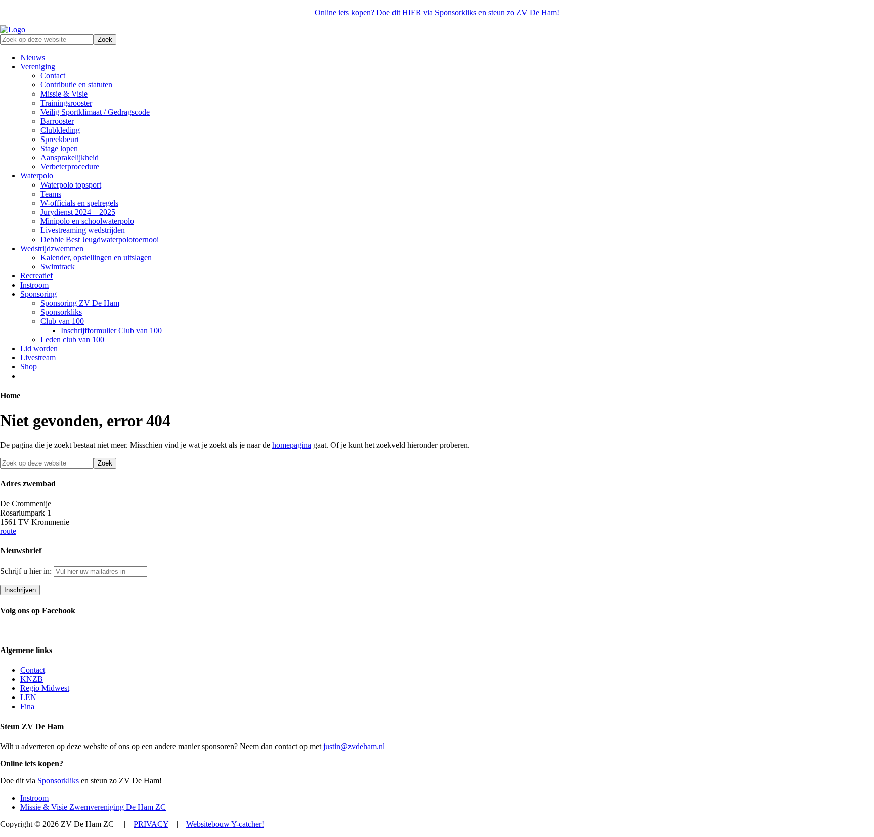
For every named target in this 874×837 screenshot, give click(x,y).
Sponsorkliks (58, 780)
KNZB (31, 679)
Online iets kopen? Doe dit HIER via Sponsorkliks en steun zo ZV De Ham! (437, 12)
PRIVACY (151, 824)
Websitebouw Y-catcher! (225, 824)
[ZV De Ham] (12, 29)
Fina (27, 706)
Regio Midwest (44, 688)
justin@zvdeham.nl (354, 746)
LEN (28, 697)
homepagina (291, 445)
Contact (32, 670)
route (8, 531)
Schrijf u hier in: (27, 571)
